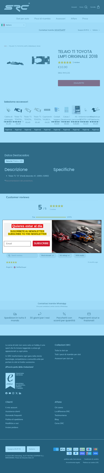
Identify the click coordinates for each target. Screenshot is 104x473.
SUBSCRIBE (41, 243)
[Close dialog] (99, 222)
